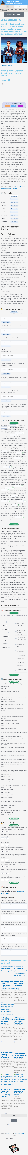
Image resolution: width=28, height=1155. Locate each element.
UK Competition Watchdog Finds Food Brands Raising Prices (19, 1020)
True (2, 831)
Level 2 (14, 106)
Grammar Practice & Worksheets (4, 10)
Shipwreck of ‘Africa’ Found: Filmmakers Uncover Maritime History (20, 985)
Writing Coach (14, 9)
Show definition (14, 199)
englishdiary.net (13, 1)
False (7, 831)
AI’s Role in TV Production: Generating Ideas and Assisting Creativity (6, 1092)
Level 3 (20, 106)
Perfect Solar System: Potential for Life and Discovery (7, 1020)
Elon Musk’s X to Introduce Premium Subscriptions (20, 1055)
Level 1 (7, 106)
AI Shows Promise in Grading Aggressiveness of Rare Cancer (7, 1055)
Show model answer (6, 322)
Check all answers (14, 422)
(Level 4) (5, 80)
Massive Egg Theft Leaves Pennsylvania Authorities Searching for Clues (7, 985)
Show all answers (14, 196)
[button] (7, 6)
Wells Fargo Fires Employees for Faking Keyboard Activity (19, 1092)
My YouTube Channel (23, 9)
